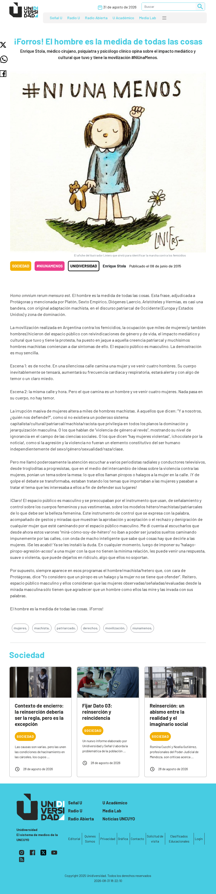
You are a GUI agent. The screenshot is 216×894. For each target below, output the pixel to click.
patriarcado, (66, 628)
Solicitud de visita (155, 838)
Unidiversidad (83, 266)
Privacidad (107, 839)
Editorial (74, 839)
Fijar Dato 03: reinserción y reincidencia (97, 712)
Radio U (73, 17)
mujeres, (20, 628)
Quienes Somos (90, 838)
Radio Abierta (96, 17)
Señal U (56, 17)
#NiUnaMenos (49, 266)
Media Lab (147, 17)
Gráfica (123, 839)
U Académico (123, 17)
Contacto (137, 839)
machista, (42, 628)
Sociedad (20, 266)
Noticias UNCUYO (119, 818)
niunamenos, (142, 628)
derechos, (90, 628)
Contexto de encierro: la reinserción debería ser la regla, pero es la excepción (39, 715)
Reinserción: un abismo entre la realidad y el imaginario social (169, 715)
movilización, (115, 628)
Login (199, 839)
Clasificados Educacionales (179, 838)
